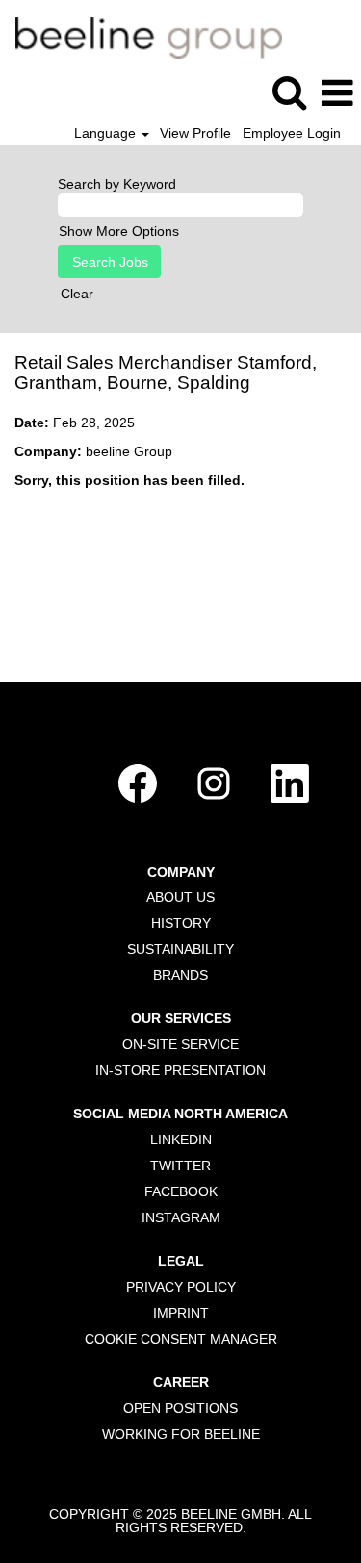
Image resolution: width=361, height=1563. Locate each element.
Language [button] (107, 133)
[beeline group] (141, 36)
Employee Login (292, 133)
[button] (337, 92)
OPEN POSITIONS (180, 1408)
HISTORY (181, 923)
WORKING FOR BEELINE (181, 1434)
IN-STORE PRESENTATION (180, 1070)
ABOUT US (180, 897)
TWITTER (180, 1165)
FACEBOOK (181, 1191)
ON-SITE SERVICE (180, 1044)
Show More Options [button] (119, 231)
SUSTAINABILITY (180, 949)
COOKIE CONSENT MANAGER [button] (181, 1338)
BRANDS (180, 975)
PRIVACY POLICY (181, 1286)
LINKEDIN (181, 1139)
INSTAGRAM (181, 1217)
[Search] (289, 91)
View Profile (195, 133)
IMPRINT (181, 1312)
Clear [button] (77, 293)
